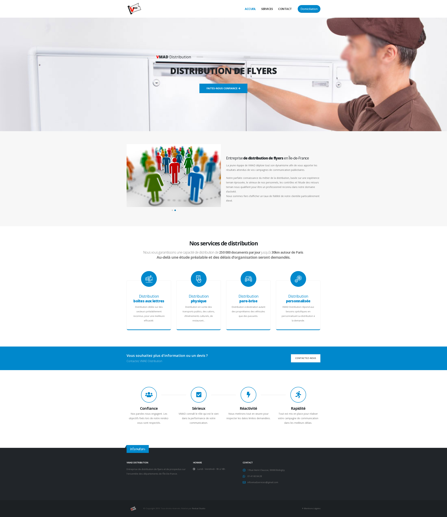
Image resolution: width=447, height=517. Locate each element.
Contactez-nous (305, 358)
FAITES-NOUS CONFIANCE (222, 88)
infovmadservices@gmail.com (262, 482)
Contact (285, 9)
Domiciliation (309, 9)
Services (267, 9)
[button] (172, 210)
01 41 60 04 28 (254, 476)
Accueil (250, 9)
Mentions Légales (312, 508)
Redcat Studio (198, 508)
